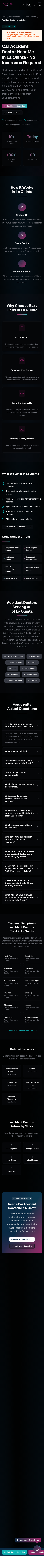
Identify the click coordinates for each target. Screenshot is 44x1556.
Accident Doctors (29, 17)
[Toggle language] (28, 5)
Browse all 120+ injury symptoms (20, 1030)
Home (4, 17)
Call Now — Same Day (16, 106)
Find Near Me (14, 17)
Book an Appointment (20, 1239)
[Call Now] (34, 5)
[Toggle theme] (23, 5)
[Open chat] (37, 1549)
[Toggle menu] (39, 4)
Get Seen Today (10, 113)
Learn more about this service (16, 527)
